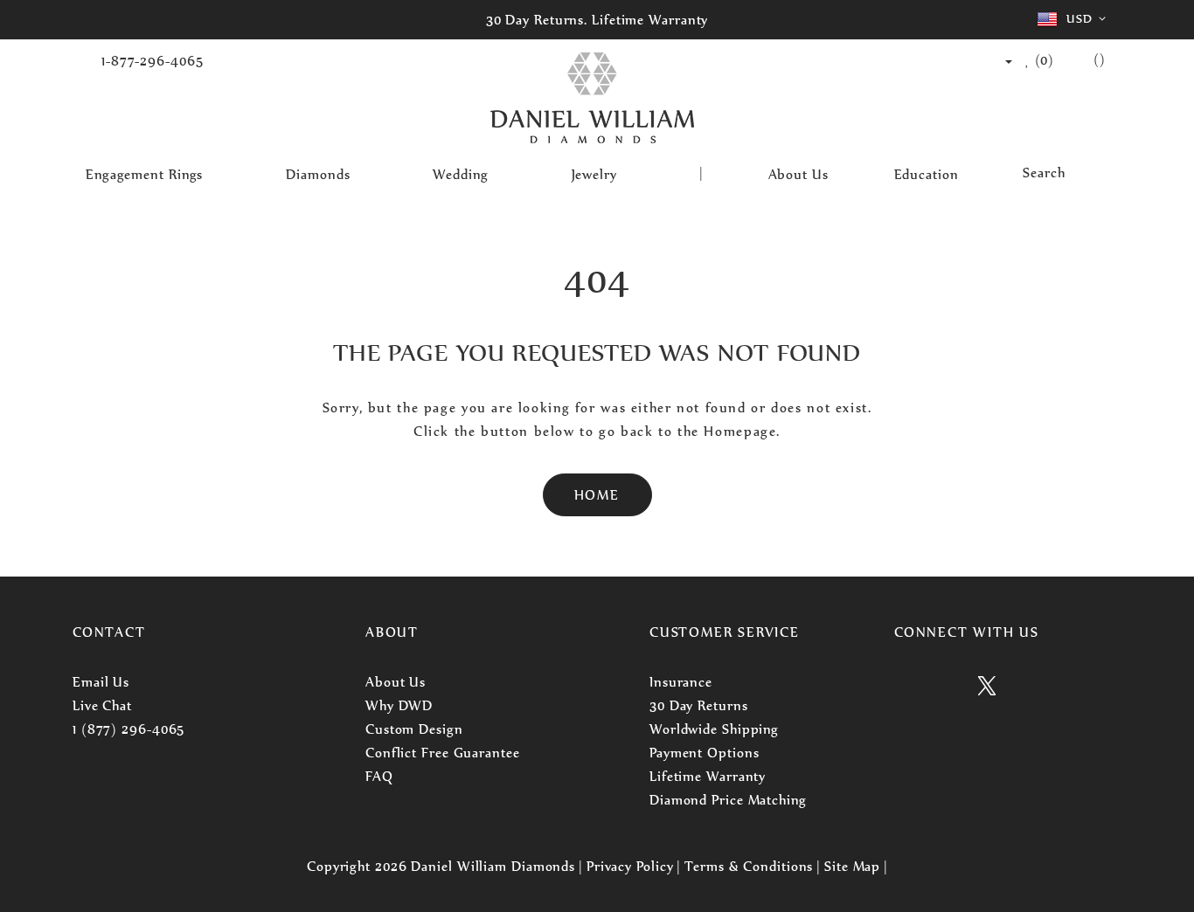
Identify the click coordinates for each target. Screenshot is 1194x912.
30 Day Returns (698, 705)
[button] (1075, 19)
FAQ (379, 776)
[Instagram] (904, 688)
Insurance (680, 681)
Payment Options (704, 752)
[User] (1000, 60)
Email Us (101, 681)
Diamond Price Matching (728, 799)
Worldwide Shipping (714, 729)
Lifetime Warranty (707, 776)
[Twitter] (987, 688)
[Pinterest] (1027, 688)
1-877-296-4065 (152, 60)
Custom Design (414, 729)
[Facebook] (946, 688)
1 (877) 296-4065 (128, 729)
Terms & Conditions (748, 866)
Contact (109, 632)
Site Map (852, 866)
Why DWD (399, 705)
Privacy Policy (630, 866)
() (1043, 59)
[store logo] (591, 99)
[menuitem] (153, 173)
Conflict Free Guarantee (442, 752)
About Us (395, 681)
